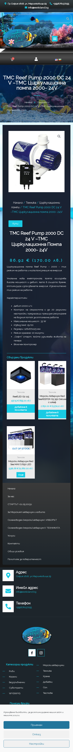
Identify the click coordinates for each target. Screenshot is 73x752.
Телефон (23, 603)
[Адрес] (8, 575)
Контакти (14, 543)
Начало (11, 488)
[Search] (67, 19)
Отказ (36, 734)
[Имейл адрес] (8, 591)
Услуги (11, 535)
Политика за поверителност (24, 559)
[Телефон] (8, 606)
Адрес (21, 572)
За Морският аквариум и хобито (26, 512)
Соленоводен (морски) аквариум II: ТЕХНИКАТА (34, 527)
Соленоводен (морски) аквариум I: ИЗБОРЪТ (32, 520)
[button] (55, 38)
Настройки (36, 743)
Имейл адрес (27, 588)
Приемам (36, 725)
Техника (31, 202)
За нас (11, 496)
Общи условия (16, 551)
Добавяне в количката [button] (21, 408)
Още (20, 474)
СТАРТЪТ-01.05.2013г (20, 504)
